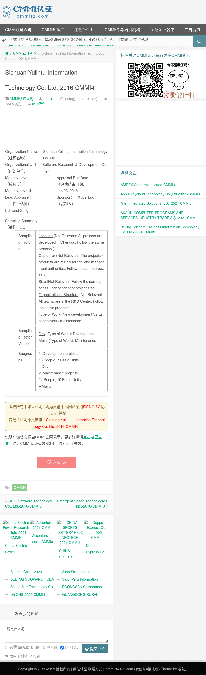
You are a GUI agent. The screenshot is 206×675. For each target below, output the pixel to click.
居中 (13, 655)
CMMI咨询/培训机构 (122, 29)
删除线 (52, 646)
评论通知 (72, 647)
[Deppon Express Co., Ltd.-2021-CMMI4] (97, 529)
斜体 (24, 655)
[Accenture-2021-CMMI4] (43, 524)
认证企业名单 (162, 29)
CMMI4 (20, 487)
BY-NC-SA (92, 406)
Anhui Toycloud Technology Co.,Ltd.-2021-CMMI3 (160, 193)
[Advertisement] (130, 11)
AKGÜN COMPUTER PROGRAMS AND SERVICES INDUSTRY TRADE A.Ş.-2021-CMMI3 (160, 215)
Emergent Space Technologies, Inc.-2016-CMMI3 (82, 503)
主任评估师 (84, 29)
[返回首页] (6, 53)
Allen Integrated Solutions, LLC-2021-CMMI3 (156, 203)
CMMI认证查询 (18, 29)
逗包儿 (183, 668)
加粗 (37, 646)
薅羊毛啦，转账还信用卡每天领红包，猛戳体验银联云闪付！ (63, 41)
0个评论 (38, 103)
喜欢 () (59, 462)
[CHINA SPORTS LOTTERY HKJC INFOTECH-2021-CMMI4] (70, 531)
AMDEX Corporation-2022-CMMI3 (148, 184)
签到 (36, 655)
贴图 (26, 646)
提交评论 (97, 648)
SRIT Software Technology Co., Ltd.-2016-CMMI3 (28, 503)
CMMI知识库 (53, 29)
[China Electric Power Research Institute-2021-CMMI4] (16, 529)
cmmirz (48, 98)
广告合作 (192, 29)
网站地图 (80, 668)
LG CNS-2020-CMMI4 (27, 594)
